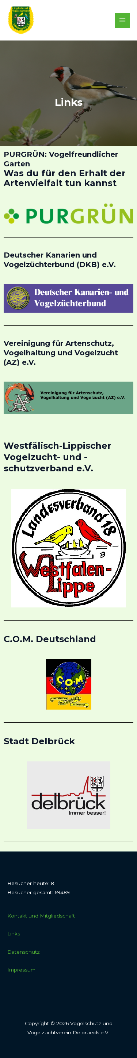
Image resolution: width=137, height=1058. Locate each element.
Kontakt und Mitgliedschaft (41, 916)
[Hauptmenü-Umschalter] (122, 20)
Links (13, 934)
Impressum (21, 970)
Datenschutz (23, 952)
